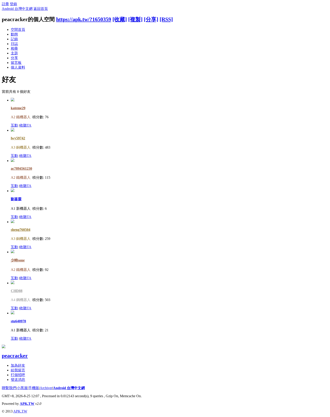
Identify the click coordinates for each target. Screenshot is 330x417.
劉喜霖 (16, 199)
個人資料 (18, 67)
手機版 (33, 388)
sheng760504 (20, 230)
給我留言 (18, 370)
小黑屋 (22, 388)
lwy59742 (18, 138)
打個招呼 (18, 375)
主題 (14, 53)
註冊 (5, 4)
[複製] (135, 19)
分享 (14, 58)
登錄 (13, 4)
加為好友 (18, 365)
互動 (14, 125)
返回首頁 (40, 9)
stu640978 (18, 321)
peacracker (15, 356)
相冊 (14, 48)
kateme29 (18, 108)
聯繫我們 (9, 388)
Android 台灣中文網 (17, 9)
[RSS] (166, 19)
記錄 (14, 39)
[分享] (151, 19)
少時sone (18, 260)
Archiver (46, 388)
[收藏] (119, 19)
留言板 (16, 63)
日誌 (14, 44)
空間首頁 (18, 29)
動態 (14, 34)
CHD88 (16, 291)
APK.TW (27, 404)
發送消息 (18, 379)
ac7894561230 (21, 168)
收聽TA (25, 125)
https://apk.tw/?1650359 (83, 19)
